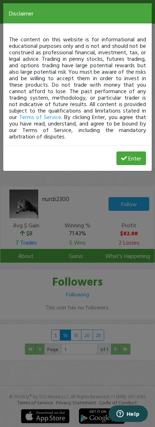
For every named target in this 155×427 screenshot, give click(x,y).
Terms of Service (40, 117)
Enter (134, 158)
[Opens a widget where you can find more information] (128, 414)
